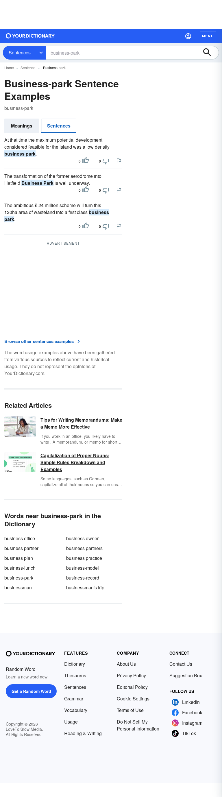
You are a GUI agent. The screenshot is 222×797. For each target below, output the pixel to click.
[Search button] (210, 52)
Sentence (28, 67)
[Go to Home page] (30, 35)
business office (19, 538)
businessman (18, 587)
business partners (84, 548)
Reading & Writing (83, 733)
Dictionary (74, 664)
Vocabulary (75, 710)
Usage (71, 721)
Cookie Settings (133, 698)
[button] (188, 36)
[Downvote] (105, 161)
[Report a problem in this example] (118, 160)
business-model (82, 567)
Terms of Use (130, 710)
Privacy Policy (131, 675)
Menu (208, 35)
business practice (84, 558)
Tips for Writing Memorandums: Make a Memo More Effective (81, 423)
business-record (82, 577)
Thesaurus (75, 675)
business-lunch (20, 567)
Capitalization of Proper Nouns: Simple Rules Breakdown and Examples (74, 462)
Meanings (21, 125)
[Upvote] (85, 161)
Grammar (73, 698)
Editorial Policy (132, 687)
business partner (21, 548)
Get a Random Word (31, 691)
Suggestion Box (185, 675)
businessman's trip (85, 587)
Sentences (20, 52)
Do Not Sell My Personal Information (138, 725)
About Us (126, 664)
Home (9, 67)
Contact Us (180, 664)
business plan (18, 558)
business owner (82, 538)
